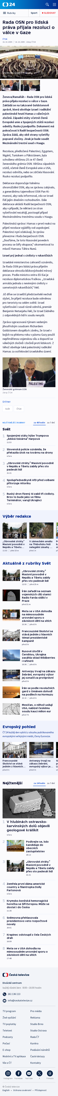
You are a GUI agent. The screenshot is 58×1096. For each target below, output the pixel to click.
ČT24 (5, 39)
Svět (7, 408)
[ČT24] (9, 4)
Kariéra (34, 1043)
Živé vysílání (9, 1017)
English (6, 1090)
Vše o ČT (7, 1062)
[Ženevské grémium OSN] (29, 372)
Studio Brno (36, 1024)
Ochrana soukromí (22, 1090)
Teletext (7, 1030)
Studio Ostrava (38, 1030)
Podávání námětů (40, 1049)
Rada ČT (34, 1037)
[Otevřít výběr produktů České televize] (54, 4)
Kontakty (35, 1062)
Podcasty (8, 1037)
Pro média (36, 1011)
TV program (9, 1011)
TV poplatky (9, 1024)
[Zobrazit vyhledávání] (47, 4)
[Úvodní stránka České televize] (16, 974)
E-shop (6, 1049)
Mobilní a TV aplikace (14, 1056)
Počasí (6, 1043)
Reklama (35, 1017)
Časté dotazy (37, 1056)
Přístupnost (40, 1090)
